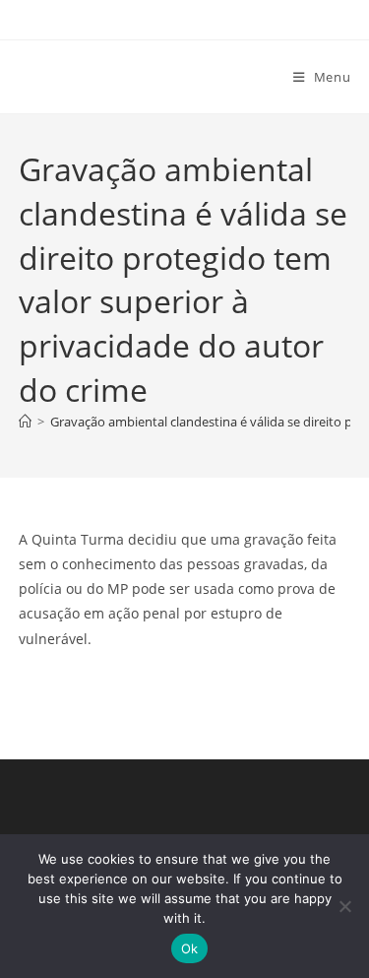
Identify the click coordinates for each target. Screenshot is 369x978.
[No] (344, 906)
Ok (190, 948)
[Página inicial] (25, 421)
